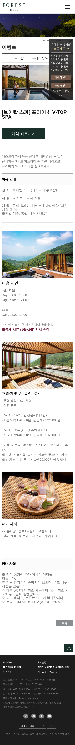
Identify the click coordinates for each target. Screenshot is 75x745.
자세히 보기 (61, 77)
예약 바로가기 (24, 134)
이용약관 (7, 671)
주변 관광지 (61, 85)
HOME (46, 40)
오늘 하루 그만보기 (61, 91)
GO (51, 725)
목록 (64, 623)
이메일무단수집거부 (48, 671)
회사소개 (7, 662)
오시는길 (42, 662)
